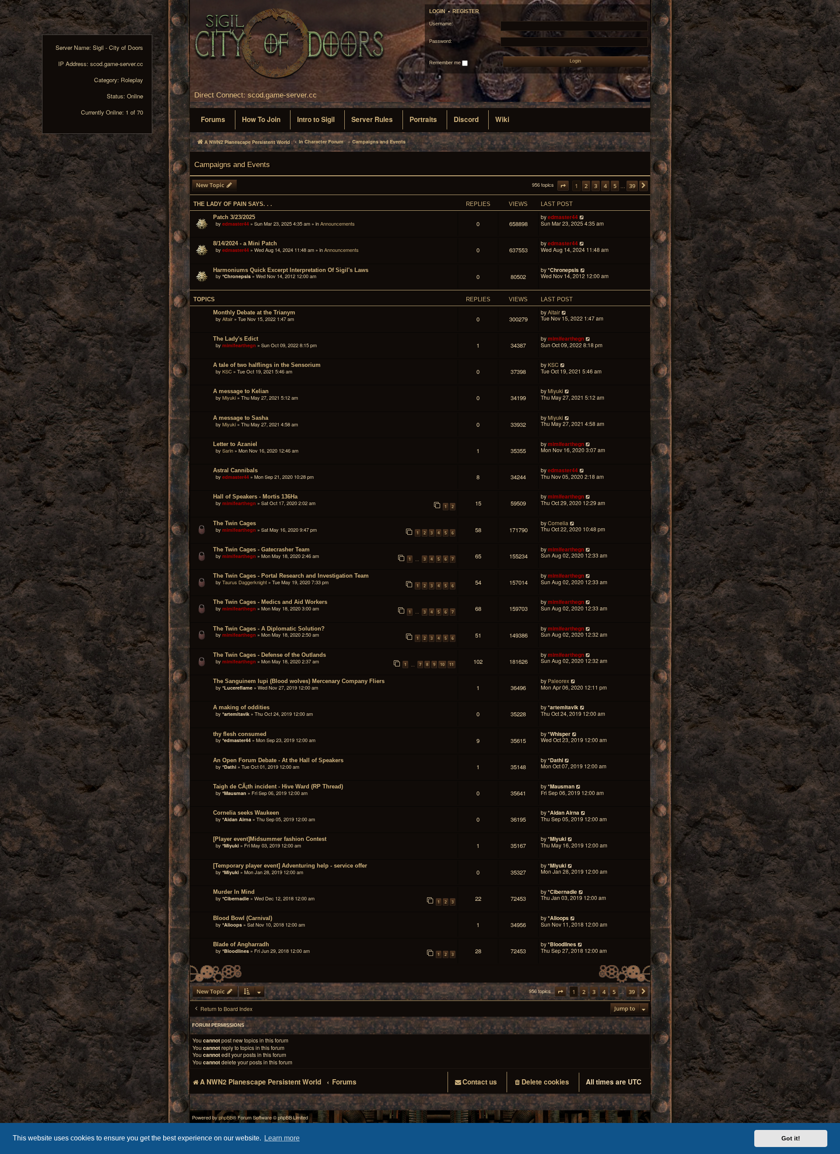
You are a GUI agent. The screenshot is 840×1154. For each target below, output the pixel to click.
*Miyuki (230, 845)
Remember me (445, 62)
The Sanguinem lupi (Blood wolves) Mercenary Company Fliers (299, 681)
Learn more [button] (282, 1138)
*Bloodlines (235, 951)
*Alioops (232, 924)
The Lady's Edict (235, 338)
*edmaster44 (236, 740)
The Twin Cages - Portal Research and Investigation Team (291, 575)
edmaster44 (235, 223)
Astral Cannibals (235, 470)
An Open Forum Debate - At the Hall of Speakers (278, 760)
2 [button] (586, 186)
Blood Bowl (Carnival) (242, 918)
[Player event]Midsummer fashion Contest (269, 839)
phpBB (226, 1117)
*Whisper (559, 734)
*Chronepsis (236, 276)
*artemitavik (235, 714)
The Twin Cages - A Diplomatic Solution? (269, 628)
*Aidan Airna (236, 819)
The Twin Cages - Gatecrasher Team (261, 549)
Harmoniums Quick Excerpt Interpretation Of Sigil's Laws (290, 270)
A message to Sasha (240, 418)
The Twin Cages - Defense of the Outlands (269, 655)
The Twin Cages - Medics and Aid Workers (270, 602)
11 (451, 664)
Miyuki (229, 397)
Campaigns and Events (232, 164)
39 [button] (632, 186)
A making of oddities (241, 707)
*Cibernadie (235, 898)
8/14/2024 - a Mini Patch (245, 243)
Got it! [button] (790, 1138)
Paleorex (558, 681)
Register (465, 11)
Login (437, 11)
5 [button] (614, 186)
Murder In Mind (234, 892)
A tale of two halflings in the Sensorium (267, 365)
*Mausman (234, 793)
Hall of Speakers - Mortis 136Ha (255, 496)
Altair (227, 318)
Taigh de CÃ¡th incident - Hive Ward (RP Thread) (278, 786)
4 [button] (605, 186)
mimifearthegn (239, 345)
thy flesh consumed (239, 734)
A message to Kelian (241, 391)
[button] (563, 186)
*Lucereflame (237, 687)
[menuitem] (213, 119)
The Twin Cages (234, 523)
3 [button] (595, 186)
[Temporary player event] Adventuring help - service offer (290, 865)
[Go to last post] (582, 217)
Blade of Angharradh (241, 944)
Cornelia (558, 523)
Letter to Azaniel (235, 444)
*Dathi (229, 767)
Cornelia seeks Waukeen (246, 812)
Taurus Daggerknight (244, 582)
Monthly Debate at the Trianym (254, 312)
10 (442, 664)
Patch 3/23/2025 (234, 217)
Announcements (337, 223)
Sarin (227, 450)
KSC (227, 371)
